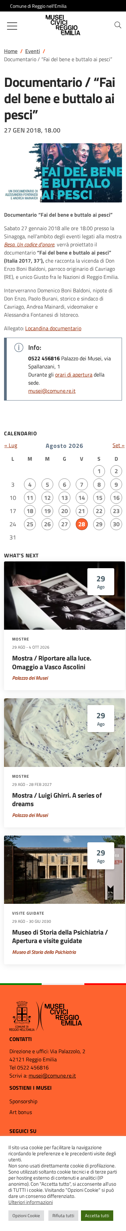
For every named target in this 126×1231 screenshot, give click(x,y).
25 (30, 524)
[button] (118, 25)
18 (30, 510)
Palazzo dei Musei (30, 678)
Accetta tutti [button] (97, 1215)
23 (116, 510)
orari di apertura (73, 374)
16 (116, 497)
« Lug (10, 445)
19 (47, 510)
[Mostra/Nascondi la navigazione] (12, 26)
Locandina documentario (53, 328)
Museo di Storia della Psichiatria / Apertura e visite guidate (60, 936)
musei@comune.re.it (52, 391)
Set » (119, 445)
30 (116, 524)
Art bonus (20, 1112)
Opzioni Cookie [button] (26, 1215)
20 (64, 510)
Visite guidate (28, 913)
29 (99, 524)
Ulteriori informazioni (30, 1202)
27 (64, 524)
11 (30, 497)
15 (99, 497)
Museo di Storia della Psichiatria (44, 952)
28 (81, 524)
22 (99, 510)
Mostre (20, 639)
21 (81, 510)
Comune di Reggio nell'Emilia (38, 5)
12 (47, 497)
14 (81, 497)
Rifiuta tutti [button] (63, 1215)
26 (47, 524)
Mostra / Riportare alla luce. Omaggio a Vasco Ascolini (51, 662)
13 (64, 497)
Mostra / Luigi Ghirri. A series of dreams (57, 799)
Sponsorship (23, 1101)
